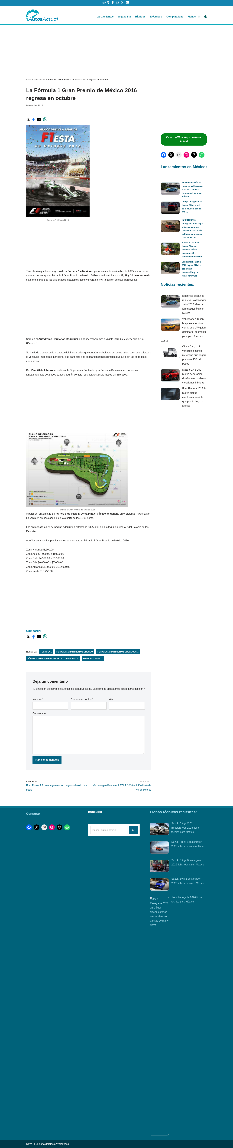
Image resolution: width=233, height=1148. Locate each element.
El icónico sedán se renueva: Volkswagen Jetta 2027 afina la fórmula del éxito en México (192, 189)
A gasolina (124, 16)
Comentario (39, 713)
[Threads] (194, 155)
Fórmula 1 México (92, 658)
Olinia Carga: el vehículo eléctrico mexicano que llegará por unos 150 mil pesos (194, 355)
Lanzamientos (105, 16)
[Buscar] (199, 16)
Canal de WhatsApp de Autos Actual (183, 139)
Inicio (28, 79)
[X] (171, 155)
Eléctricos (156, 16)
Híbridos (140, 16)
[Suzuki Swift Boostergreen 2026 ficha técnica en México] (159, 885)
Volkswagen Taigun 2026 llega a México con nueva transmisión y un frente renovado (191, 269)
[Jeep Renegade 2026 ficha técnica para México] (159, 1016)
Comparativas (174, 16)
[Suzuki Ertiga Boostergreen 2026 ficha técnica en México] (159, 866)
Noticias (38, 79)
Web (111, 699)
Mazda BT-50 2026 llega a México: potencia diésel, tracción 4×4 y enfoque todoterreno (192, 249)
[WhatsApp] (201, 155)
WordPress (62, 1144)
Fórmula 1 (46, 652)
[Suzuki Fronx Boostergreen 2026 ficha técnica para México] (159, 848)
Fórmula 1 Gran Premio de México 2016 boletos (53, 658)
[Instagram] (186, 155)
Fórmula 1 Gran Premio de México (74, 652)
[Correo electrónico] (179, 155)
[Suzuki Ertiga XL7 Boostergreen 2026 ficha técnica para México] (159, 830)
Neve (29, 1144)
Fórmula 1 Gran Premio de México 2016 (118, 652)
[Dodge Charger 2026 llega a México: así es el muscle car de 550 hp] (170, 208)
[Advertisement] (116, 48)
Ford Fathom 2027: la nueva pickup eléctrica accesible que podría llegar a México (194, 397)
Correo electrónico (82, 699)
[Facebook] (163, 155)
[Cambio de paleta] (205, 16)
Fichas (192, 16)
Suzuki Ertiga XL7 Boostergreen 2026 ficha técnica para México (185, 827)
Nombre (37, 699)
